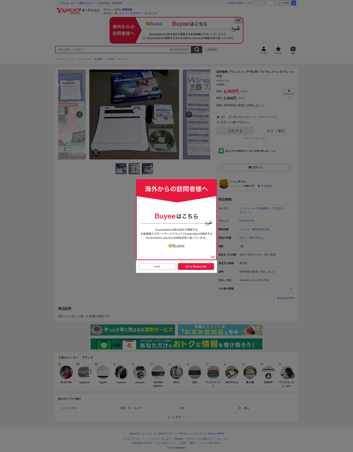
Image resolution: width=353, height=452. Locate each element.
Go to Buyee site (196, 266)
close (157, 266)
